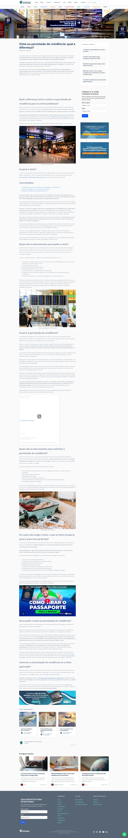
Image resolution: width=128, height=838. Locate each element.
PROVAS (35, 6)
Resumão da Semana (62, 813)
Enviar (22, 822)
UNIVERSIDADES (44, 6)
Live (64, 2)
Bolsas (59, 799)
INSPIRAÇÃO (52, 6)
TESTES (60, 6)
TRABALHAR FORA (96, 6)
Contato (83, 2)
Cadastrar (85, 115)
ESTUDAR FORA (87, 6)
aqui (67, 685)
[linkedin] (106, 831)
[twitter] (100, 831)
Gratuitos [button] (57, 2)
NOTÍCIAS (105, 6)
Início (36, 2)
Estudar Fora (60, 818)
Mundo (59, 815)
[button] (44, 2)
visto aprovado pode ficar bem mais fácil (50, 678)
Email (83, 108)
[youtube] (103, 831)
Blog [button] (42, 2)
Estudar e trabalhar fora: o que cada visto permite (35, 189)
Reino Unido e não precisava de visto (62, 117)
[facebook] (94, 831)
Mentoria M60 (79, 799)
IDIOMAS (29, 6)
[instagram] (97, 831)
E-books (95, 799)
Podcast (95, 802)
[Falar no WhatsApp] (124, 834)
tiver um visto (47, 225)
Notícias (59, 822)
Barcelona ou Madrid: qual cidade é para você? (35, 191)
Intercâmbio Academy (81, 804)
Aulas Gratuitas (97, 804)
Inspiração (60, 809)
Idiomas (59, 802)
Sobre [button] (75, 2)
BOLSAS (22, 6)
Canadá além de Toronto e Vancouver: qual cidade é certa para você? (41, 187)
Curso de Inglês (79, 802)
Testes (59, 811)
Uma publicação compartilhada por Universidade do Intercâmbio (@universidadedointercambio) (42, 442)
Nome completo (86, 102)
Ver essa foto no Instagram (27, 420)
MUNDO (78, 6)
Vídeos (70, 2)
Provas (59, 804)
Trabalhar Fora (61, 820)
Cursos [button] (49, 2)
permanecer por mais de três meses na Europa (32, 177)
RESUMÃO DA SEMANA (69, 6)
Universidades (61, 806)
